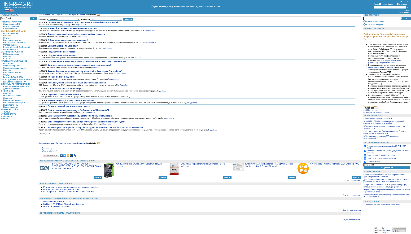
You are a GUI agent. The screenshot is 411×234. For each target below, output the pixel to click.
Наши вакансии (10, 107)
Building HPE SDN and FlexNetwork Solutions (63, 204)
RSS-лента (6, 116)
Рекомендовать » (49, 152)
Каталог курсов (10, 33)
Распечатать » (47, 148)
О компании (7, 91)
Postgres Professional (387, 63)
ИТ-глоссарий (9, 114)
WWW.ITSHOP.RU (87, 161)
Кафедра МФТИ (10, 49)
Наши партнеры (10, 105)
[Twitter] (64, 155)
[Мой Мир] (71, 155)
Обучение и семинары (13, 31)
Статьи (6, 38)
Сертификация (10, 29)
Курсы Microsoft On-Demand (16, 47)
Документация (371, 201)
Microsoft (380, 60)
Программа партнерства (14, 102)
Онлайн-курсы (10, 45)
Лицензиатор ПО (11, 66)
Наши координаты (12, 100)
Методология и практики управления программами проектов (71, 187)
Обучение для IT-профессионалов (381, 155)
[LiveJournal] (75, 155)
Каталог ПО (8, 63)
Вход (407, 10)
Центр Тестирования (12, 52)
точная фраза (387, 4)
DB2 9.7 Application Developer (56, 206)
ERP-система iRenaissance (16, 86)
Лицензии (7, 98)
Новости (7, 36)
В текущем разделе (374, 25)
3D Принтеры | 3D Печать (52, 213)
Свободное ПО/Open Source (16, 79)
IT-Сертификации (11, 54)
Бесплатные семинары (14, 42)
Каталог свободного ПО (14, 82)
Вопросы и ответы (12, 40)
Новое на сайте (10, 109)
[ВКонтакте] (61, 155)
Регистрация (404, 12)
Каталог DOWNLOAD (13, 77)
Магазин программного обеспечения (59, 161)
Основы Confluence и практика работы (61, 189)
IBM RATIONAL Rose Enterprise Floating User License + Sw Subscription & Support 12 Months (269, 165)
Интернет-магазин (11, 22)
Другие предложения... (352, 181)
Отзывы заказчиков (12, 96)
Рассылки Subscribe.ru (376, 143)
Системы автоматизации (15, 84)
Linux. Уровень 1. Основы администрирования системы (68, 192)
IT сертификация (373, 161)
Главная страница (46, 15)
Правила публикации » (51, 150)
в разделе (403, 4)
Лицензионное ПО (11, 24)
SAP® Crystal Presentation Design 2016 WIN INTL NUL (334, 164)
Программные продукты (14, 61)
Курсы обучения (11, 26)
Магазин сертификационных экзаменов (61, 198)
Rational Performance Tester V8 (57, 202)
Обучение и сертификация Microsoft (381, 158)
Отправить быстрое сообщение (376, 112)
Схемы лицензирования (14, 68)
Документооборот (11, 89)
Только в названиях (375, 21)
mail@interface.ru (370, 110)
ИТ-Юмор (5, 112)
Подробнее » (81, 25)
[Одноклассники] (68, 155)
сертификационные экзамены (380, 67)
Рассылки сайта (10, 15)
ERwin (387, 60)
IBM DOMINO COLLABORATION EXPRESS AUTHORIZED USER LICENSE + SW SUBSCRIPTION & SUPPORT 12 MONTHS (76, 166)
